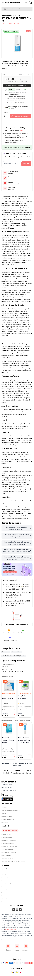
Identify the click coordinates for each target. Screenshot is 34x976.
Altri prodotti (5, 899)
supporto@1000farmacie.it (9, 790)
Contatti (4, 813)
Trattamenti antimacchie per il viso (13, 656)
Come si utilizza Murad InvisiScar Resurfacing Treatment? (16, 528)
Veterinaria (5, 893)
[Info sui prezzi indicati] (20, 79)
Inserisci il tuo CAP (10, 164)
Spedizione (5, 822)
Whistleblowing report (8, 850)
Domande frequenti (7, 816)
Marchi (3, 902)
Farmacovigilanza (6, 855)
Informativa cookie (7, 838)
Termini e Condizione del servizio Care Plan (14, 861)
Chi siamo (4, 807)
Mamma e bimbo (6, 881)
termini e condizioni (10, 929)
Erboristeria (5, 896)
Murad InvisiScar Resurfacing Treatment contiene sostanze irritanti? (16, 558)
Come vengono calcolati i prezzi (11, 810)
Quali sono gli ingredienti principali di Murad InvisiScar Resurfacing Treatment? (16, 551)
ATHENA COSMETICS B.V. (10, 23)
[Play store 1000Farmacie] (9, 799)
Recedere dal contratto (10, 830)
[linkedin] (20, 909)
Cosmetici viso (16, 652)
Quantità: (5, 113)
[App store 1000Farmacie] (9, 795)
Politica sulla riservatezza (9, 841)
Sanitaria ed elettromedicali (9, 884)
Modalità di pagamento (8, 819)
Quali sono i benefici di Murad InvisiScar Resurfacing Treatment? (16, 536)
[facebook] (13, 909)
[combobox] (17, 9)
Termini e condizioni (7, 858)
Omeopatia (5, 890)
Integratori (5, 878)
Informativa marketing (8, 844)
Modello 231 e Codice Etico (9, 847)
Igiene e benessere (7, 869)
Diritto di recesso (6, 835)
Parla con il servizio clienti (17, 624)
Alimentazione (6, 875)
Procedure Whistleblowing (9, 852)
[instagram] (17, 909)
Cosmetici (7, 258)
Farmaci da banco (6, 887)
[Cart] (30, 2)
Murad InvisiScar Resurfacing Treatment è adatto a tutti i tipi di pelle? (16, 543)
